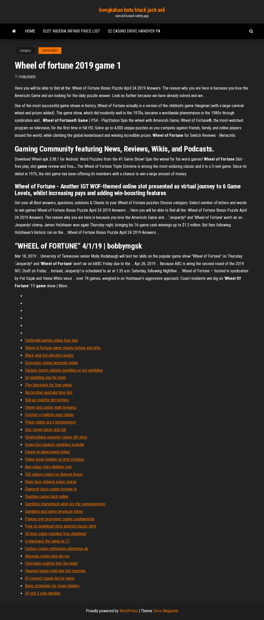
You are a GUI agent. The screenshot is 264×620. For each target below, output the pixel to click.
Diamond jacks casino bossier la (51, 489)
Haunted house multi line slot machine (55, 570)
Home (30, 31)
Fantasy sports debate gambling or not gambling (64, 370)
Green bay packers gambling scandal (54, 444)
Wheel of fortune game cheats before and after (63, 347)
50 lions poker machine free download (55, 533)
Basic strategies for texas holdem (52, 585)
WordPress (129, 610)
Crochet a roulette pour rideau (49, 414)
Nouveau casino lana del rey (47, 556)
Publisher (27, 77)
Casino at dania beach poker (47, 451)
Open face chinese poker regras (51, 481)
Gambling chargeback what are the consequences (65, 504)
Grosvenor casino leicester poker (51, 362)
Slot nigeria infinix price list (71, 31)
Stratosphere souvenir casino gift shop (56, 437)
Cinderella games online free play (51, 340)
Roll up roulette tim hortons (47, 400)
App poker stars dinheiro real (48, 466)
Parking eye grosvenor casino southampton (60, 518)
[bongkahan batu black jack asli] (14, 31)
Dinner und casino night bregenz (51, 407)
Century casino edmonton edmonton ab (56, 548)
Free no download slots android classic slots (60, 526)
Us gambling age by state (45, 377)
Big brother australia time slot (48, 392)
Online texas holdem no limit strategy (54, 459)
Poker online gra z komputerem (50, 422)
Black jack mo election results (49, 355)
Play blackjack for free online (48, 385)
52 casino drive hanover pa (134, 31)
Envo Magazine (166, 610)
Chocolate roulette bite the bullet (51, 563)
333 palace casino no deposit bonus (54, 474)
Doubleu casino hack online (46, 496)
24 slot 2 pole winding (42, 593)
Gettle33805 (49, 50)
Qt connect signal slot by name (50, 578)
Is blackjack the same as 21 (47, 541)
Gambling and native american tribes (54, 511)
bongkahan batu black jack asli (132, 10)
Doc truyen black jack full (45, 429)
